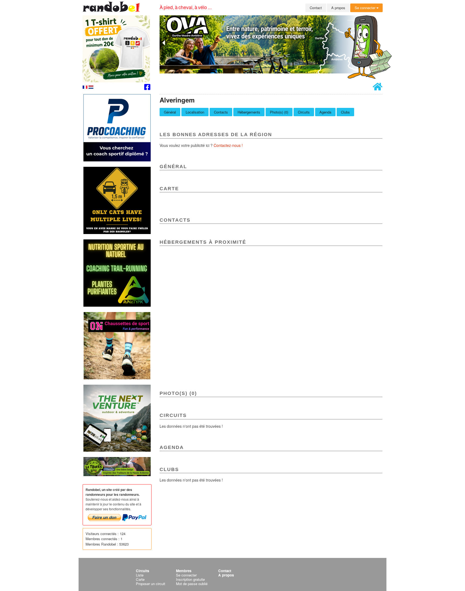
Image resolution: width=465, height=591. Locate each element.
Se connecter (365, 7)
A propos (338, 7)
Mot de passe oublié (191, 583)
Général (170, 112)
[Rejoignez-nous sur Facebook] (147, 88)
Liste (139, 575)
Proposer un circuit (150, 583)
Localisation (195, 112)
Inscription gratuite (190, 579)
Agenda (325, 112)
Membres (183, 570)
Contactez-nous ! (228, 145)
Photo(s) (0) (279, 112)
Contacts (221, 112)
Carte (140, 579)
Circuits (304, 112)
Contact (316, 7)
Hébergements (249, 112)
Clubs (345, 112)
